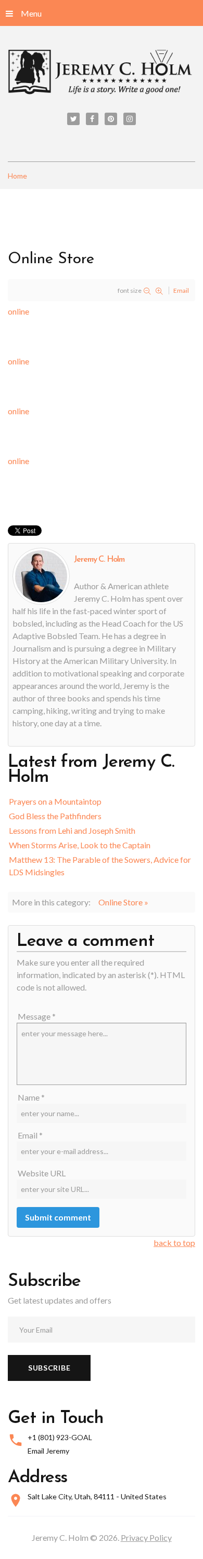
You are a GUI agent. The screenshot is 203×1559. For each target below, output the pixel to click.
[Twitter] (73, 119)
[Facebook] (92, 119)
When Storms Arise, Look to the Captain (79, 845)
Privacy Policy (146, 1537)
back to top (174, 1243)
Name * (31, 1097)
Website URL (42, 1173)
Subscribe (49, 1367)
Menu (31, 13)
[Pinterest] (111, 119)
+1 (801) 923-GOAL (60, 1437)
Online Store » (123, 902)
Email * (30, 1135)
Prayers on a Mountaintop (55, 801)
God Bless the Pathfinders (55, 816)
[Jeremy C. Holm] (101, 72)
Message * (37, 1016)
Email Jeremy (48, 1450)
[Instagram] (129, 119)
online (18, 311)
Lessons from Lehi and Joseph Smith (72, 830)
